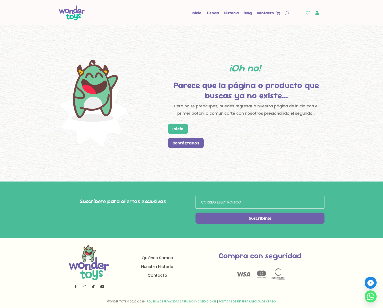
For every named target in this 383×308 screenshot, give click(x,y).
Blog (248, 12)
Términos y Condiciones (199, 301)
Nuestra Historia (157, 266)
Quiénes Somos (157, 258)
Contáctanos (185, 143)
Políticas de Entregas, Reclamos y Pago (247, 301)
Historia (231, 12)
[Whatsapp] (371, 296)
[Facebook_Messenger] (371, 283)
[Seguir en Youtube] (102, 286)
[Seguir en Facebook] (75, 286)
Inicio (196, 12)
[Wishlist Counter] (308, 13)
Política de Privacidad (163, 301)
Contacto (265, 12)
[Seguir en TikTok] (93, 286)
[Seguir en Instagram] (84, 286)
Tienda (212, 12)
